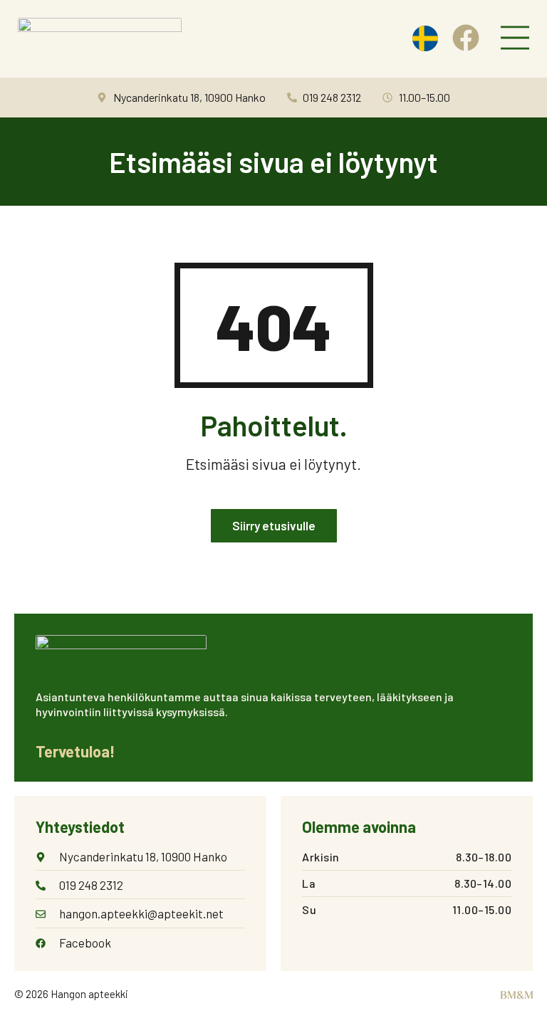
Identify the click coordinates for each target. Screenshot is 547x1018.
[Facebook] (465, 37)
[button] (515, 39)
